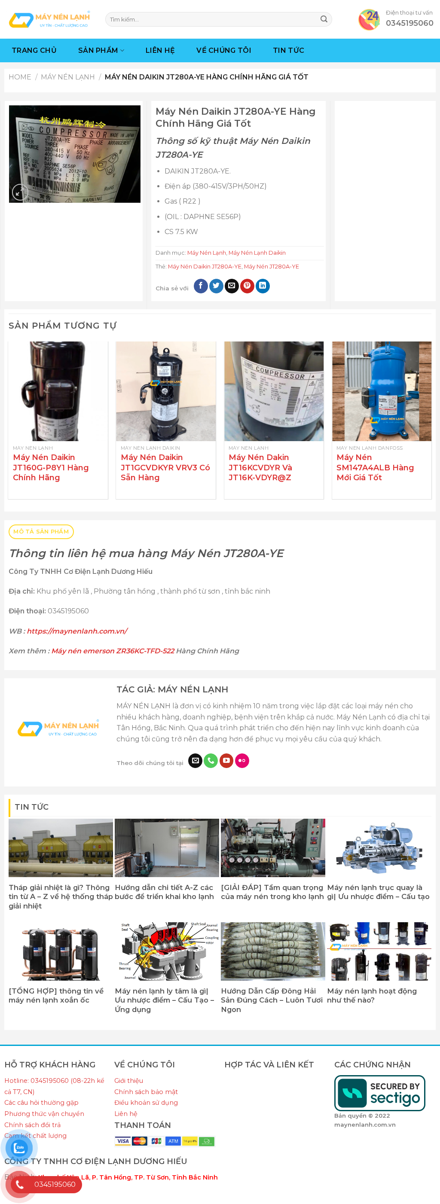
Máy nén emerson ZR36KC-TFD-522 (112, 651)
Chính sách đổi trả (32, 1125)
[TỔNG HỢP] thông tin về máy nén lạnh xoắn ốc (56, 996)
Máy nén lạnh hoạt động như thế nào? (372, 996)
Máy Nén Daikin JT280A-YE (204, 266)
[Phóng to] (20, 192)
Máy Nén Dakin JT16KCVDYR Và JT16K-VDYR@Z (260, 467)
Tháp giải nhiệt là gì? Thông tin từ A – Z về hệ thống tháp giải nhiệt (61, 896)
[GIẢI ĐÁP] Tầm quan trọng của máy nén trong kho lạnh (272, 892)
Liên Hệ (160, 50)
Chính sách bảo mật (146, 1092)
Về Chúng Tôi (223, 50)
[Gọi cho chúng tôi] (211, 760)
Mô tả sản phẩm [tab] (41, 531)
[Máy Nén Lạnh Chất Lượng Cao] (49, 19)
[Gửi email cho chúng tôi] (195, 760)
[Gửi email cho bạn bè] (232, 286)
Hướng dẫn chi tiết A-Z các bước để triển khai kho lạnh (164, 892)
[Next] (431, 423)
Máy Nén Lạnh (68, 77)
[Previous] (9, 423)
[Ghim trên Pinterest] (247, 286)
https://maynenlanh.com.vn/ (76, 631)
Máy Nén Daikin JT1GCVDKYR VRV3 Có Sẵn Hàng (165, 467)
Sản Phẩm (98, 50)
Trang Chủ (34, 50)
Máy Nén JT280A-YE (271, 266)
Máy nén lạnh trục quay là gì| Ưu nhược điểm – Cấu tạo (378, 892)
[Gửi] (324, 19)
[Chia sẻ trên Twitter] (216, 286)
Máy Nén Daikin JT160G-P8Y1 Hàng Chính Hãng (51, 467)
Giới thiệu (128, 1081)
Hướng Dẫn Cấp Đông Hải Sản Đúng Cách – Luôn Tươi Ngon (272, 1000)
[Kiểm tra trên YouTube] (227, 760)
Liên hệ (126, 1114)
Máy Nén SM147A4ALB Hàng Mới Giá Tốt (375, 467)
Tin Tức (288, 50)
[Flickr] (242, 760)
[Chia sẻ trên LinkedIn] (263, 286)
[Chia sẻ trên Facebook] (201, 286)
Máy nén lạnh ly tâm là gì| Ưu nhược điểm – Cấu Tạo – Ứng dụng (164, 1000)
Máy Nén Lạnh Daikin (257, 253)
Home (20, 77)
